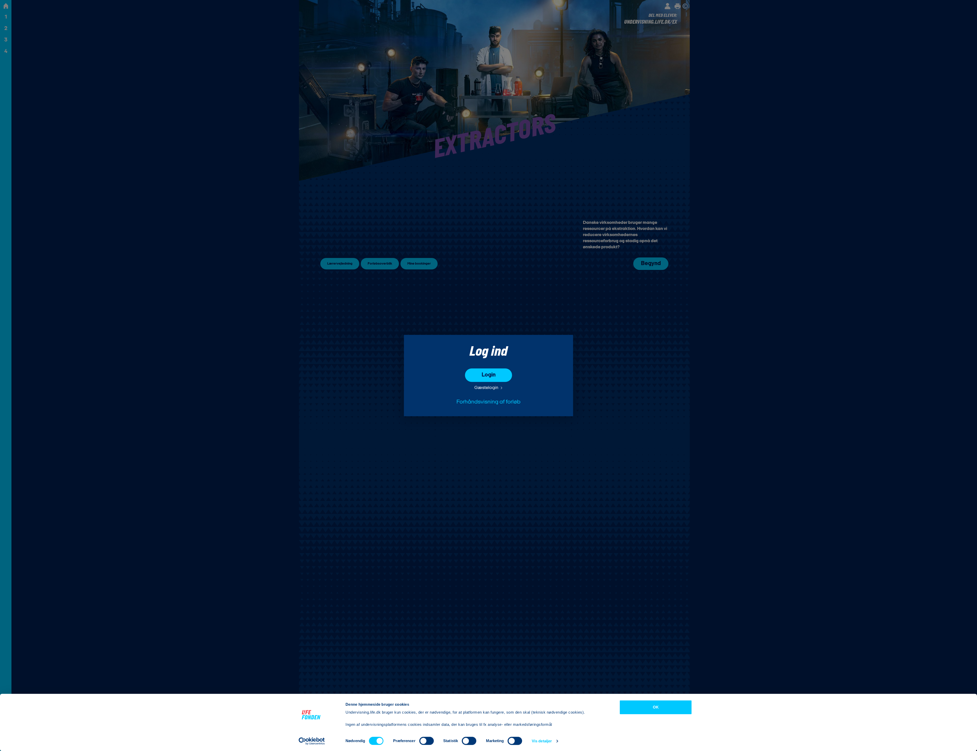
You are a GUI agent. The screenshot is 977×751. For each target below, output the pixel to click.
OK (656, 707)
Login (489, 375)
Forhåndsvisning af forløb (488, 402)
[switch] (426, 741)
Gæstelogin (486, 388)
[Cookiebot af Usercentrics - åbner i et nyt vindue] (312, 741)
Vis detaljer (542, 741)
